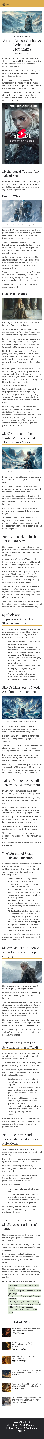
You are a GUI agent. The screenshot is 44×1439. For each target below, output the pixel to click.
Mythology (12, 1425)
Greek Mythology (28, 1425)
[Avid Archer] (5, 4)
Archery (21, 1430)
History (9, 1428)
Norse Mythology (22, 37)
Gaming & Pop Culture (26, 1428)
